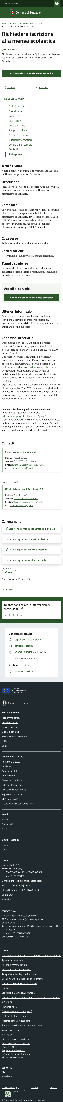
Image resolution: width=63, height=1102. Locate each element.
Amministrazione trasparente (16, 1043)
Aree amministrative (12, 717)
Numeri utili (7, 899)
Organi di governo (10, 731)
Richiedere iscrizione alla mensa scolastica (31, 73)
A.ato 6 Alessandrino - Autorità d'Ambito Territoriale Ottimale (31, 955)
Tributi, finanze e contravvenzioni (18, 803)
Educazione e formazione (29, 23)
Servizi (13, 23)
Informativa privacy (11, 1030)
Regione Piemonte (11, 3)
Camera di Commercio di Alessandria (19, 983)
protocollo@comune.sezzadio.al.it (27, 464)
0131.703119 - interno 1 (26, 461)
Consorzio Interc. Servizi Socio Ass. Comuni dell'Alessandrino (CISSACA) (31, 1000)
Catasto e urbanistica (12, 780)
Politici (5, 741)
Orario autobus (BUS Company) (17, 1011)
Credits (53, 1087)
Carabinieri (7, 988)
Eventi (5, 849)
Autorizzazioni (8, 775)
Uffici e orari (7, 894)
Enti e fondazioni (10, 727)
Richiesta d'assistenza (12, 1057)
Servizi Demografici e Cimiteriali (21, 452)
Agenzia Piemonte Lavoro (14, 965)
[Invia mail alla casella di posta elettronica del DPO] (23, 915)
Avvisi (4, 829)
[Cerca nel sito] (54, 12)
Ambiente (6, 766)
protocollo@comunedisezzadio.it (41, 367)
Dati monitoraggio (10, 1087)
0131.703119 (18, 876)
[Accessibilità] (7, 1094)
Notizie (5, 819)
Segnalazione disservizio (13, 1050)
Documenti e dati (10, 722)
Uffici (4, 745)
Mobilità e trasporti (11, 799)
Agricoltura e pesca (11, 761)
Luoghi (5, 845)
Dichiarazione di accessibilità (15, 1039)
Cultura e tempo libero (12, 785)
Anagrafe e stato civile (13, 771)
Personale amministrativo (14, 736)
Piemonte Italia (9, 1006)
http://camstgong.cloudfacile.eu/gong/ (24, 416)
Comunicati (7, 824)
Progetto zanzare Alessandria (16, 1020)
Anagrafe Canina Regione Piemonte (19, 974)
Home (4, 23)
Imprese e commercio (12, 794)
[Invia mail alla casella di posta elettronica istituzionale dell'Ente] (25, 880)
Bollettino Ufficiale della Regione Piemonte (23, 978)
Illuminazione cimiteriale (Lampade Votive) (22, 1025)
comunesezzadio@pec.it (21, 468)
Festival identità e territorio (15, 1016)
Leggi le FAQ (8, 1047)
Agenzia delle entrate (12, 960)
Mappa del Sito (20, 1091)
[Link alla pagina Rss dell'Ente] (3, 1072)
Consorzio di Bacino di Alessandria (18, 992)
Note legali (7, 1034)
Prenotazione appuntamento (16, 1054)
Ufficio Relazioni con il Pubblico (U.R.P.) (25, 489)
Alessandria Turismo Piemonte (16, 969)
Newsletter (7, 1076)
